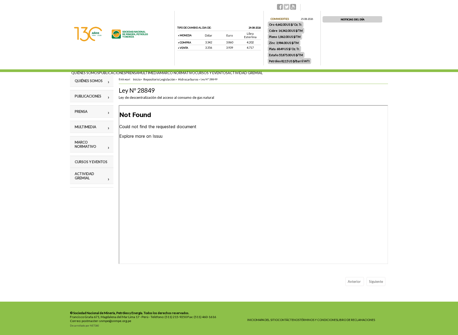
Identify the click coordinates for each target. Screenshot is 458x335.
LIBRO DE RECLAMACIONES (356, 319)
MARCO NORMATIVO (177, 73)
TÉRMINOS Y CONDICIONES (318, 319)
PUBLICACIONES (112, 73)
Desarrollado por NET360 (84, 325)
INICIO (251, 319)
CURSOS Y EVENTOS (211, 73)
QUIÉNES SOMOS (85, 73)
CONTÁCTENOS (289, 319)
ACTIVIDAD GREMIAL (245, 73)
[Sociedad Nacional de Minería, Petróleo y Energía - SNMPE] (111, 40)
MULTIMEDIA (149, 73)
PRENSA (132, 73)
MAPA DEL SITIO (267, 319)
